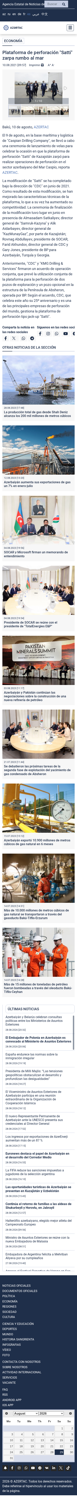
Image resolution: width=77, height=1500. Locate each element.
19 (32, 1446)
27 (42, 1452)
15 (61, 1440)
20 (42, 1446)
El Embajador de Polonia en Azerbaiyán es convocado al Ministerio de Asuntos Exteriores (38, 1039)
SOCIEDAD (9, 1312)
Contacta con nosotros (21, 1362)
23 (71, 1446)
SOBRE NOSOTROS (14, 1367)
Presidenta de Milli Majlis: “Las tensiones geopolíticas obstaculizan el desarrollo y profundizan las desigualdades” (34, 1074)
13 (42, 1440)
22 (61, 1446)
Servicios (9, 1377)
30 (71, 1452)
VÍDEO (6, 1350)
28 (52, 1452)
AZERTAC (41, 127)
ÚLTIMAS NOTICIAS (23, 1009)
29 (61, 1452)
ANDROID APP (11, 1400)
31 (11, 1458)
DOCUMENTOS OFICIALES (19, 1291)
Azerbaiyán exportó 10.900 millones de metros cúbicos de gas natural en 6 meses (37, 842)
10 (11, 1440)
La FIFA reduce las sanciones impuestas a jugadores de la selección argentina (35, 1172)
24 (11, 1452)
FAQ (5, 1389)
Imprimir (35, 65)
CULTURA (8, 1317)
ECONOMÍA (13, 41)
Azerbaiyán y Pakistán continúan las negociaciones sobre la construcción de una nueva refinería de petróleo (35, 696)
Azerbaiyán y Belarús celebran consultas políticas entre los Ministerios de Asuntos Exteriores (34, 1020)
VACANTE (9, 1382)
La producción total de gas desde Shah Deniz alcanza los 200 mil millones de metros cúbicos (37, 414)
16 (71, 1440)
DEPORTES (9, 1329)
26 (32, 1452)
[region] (40, 1143)
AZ (4, 14)
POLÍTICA (8, 1296)
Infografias (11, 1345)
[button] (38, 88)
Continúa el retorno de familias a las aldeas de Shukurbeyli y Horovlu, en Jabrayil (38, 1206)
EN (14, 14)
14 (52, 1440)
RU (9, 14)
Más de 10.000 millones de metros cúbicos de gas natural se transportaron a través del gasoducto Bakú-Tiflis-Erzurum (36, 914)
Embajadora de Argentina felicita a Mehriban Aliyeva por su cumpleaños (37, 1256)
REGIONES (9, 1306)
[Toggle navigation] (69, 27)
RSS (5, 1394)
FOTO (6, 1355)
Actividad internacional (21, 1372)
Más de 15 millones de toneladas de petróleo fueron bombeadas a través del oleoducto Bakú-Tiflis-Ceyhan (38, 988)
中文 (44, 14)
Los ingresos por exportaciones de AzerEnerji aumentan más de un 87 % (37, 1138)
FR (24, 14)
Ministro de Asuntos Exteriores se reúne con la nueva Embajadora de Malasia (37, 1239)
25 (21, 1452)
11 (21, 1440)
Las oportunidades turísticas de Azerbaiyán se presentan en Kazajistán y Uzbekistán (38, 1189)
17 (11, 1446)
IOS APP (7, 1405)
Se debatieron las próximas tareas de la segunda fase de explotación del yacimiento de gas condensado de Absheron (37, 770)
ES (28, 14)
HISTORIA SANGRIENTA (18, 1339)
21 (52, 1446)
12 (32, 1440)
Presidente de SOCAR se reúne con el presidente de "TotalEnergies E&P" (30, 624)
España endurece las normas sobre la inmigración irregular (32, 1056)
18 (21, 1446)
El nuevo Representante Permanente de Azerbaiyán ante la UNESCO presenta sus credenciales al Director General (34, 1120)
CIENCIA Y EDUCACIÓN (18, 1324)
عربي (35, 14)
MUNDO (7, 1334)
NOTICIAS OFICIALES (16, 1285)
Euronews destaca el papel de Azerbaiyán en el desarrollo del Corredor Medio (37, 1155)
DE (19, 14)
